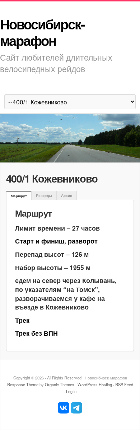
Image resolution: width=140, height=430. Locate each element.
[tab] (19, 196)
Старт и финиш (39, 240)
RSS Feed (124, 384)
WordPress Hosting (95, 384)
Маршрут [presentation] (19, 195)
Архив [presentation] (66, 195)
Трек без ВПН (36, 333)
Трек (22, 320)
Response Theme (22, 384)
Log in (71, 391)
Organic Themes (59, 384)
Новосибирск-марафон (42, 32)
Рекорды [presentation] (44, 195)
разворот (83, 240)
